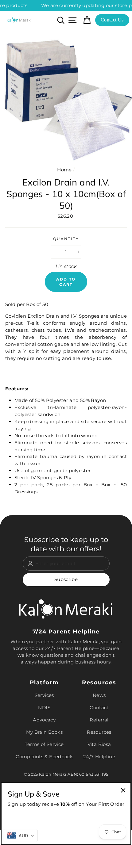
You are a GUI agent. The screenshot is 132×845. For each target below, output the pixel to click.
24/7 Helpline (99, 756)
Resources (99, 732)
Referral (99, 720)
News (99, 695)
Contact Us (112, 19)
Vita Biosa (99, 744)
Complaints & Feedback (44, 756)
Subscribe (66, 579)
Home (64, 170)
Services (44, 695)
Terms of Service (44, 744)
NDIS (44, 707)
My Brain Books (44, 732)
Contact (99, 707)
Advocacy (44, 720)
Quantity (66, 238)
